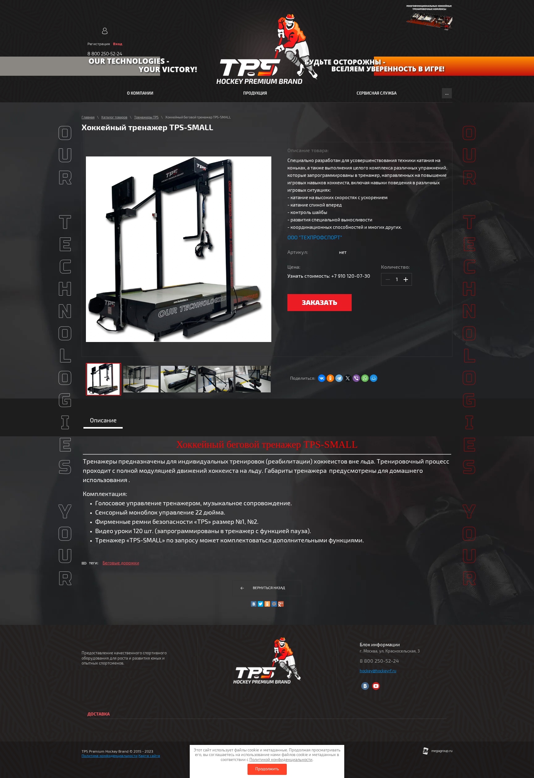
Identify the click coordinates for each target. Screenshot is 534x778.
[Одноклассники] (330, 378)
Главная (88, 117)
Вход (117, 44)
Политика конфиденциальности (110, 756)
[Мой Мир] (373, 378)
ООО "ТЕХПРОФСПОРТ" (314, 237)
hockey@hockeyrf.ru (378, 671)
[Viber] (356, 378)
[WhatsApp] (365, 378)
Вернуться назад (269, 588)
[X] (347, 378)
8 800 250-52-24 (104, 54)
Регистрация (98, 44)
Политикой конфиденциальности (280, 759)
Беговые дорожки (121, 563)
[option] (178, 249)
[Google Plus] (281, 604)
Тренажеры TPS (146, 117)
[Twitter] (260, 604)
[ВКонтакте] (321, 378)
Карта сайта (149, 756)
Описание (103, 420)
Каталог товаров (114, 117)
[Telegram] (339, 378)
